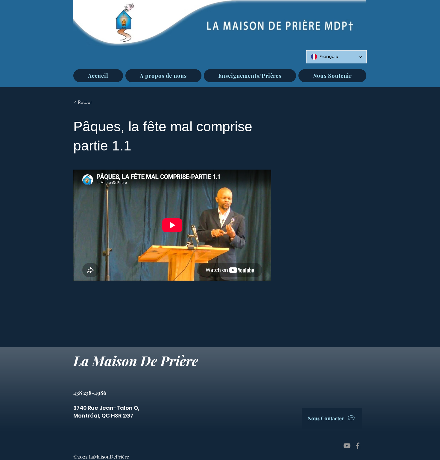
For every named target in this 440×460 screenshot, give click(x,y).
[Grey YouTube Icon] (347, 445)
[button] (163, 75)
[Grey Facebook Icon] (357, 445)
